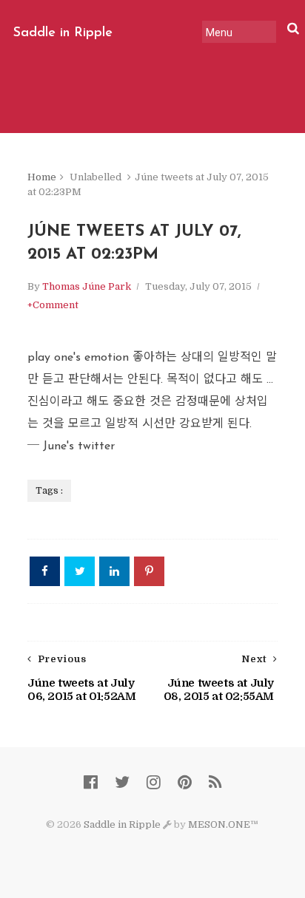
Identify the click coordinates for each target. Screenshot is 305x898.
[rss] (215, 782)
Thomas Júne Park (86, 286)
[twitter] (122, 782)
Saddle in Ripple (63, 33)
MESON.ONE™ (223, 824)
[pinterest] (185, 782)
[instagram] (154, 782)
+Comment (52, 304)
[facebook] (91, 782)
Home (41, 177)
